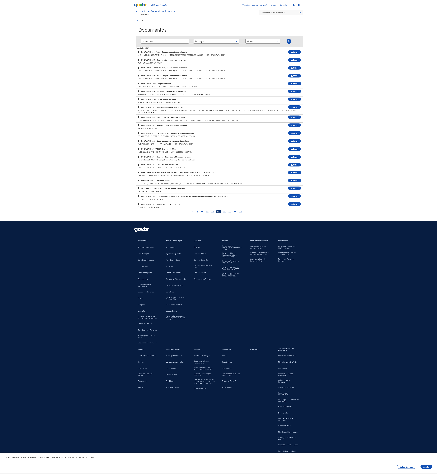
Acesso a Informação (260, 5)
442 (230, 211)
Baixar (295, 52)
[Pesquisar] (300, 12)
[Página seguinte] (246, 211)
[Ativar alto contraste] (298, 5)
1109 (240, 211)
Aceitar (426, 466)
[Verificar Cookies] (293, 5)
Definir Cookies (406, 466)
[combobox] (216, 41)
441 (224, 211)
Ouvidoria (283, 5)
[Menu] (136, 11)
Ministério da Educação (158, 5)
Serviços (274, 5)
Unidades (246, 5)
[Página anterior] (193, 211)
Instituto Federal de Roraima (157, 11)
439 (212, 211)
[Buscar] (289, 41)
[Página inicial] (141, 5)
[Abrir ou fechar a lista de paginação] (202, 211)
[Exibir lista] (236, 41)
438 (207, 211)
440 (218, 211)
